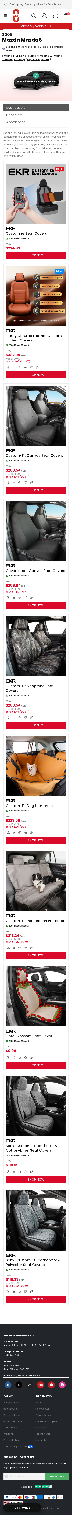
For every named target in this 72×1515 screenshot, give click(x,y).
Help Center (42, 1408)
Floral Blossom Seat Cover (29, 1036)
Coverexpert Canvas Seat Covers (35, 570)
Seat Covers (16, 107)
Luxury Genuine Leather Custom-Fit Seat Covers (35, 338)
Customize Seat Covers (26, 233)
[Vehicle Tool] (57, 15)
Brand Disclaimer (13, 1421)
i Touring (19, 59)
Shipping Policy (12, 1402)
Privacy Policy (11, 1440)
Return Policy (10, 1408)
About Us (40, 1402)
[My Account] (44, 15)
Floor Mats (14, 115)
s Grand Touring (12, 56)
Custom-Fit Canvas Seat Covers (34, 455)
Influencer (41, 1427)
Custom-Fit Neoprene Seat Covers (30, 688)
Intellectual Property (46, 1421)
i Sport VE (33, 59)
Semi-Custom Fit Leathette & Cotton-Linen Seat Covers (31, 1148)
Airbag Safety (43, 1415)
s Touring (30, 56)
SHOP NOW (36, 255)
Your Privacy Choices (15, 1446)
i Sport (45, 59)
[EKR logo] (16, 16)
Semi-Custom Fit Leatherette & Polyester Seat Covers (33, 1262)
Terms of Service (13, 1427)
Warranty (8, 1434)
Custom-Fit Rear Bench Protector (35, 920)
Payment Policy (12, 1415)
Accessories (15, 122)
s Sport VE (44, 56)
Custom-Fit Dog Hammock (29, 805)
